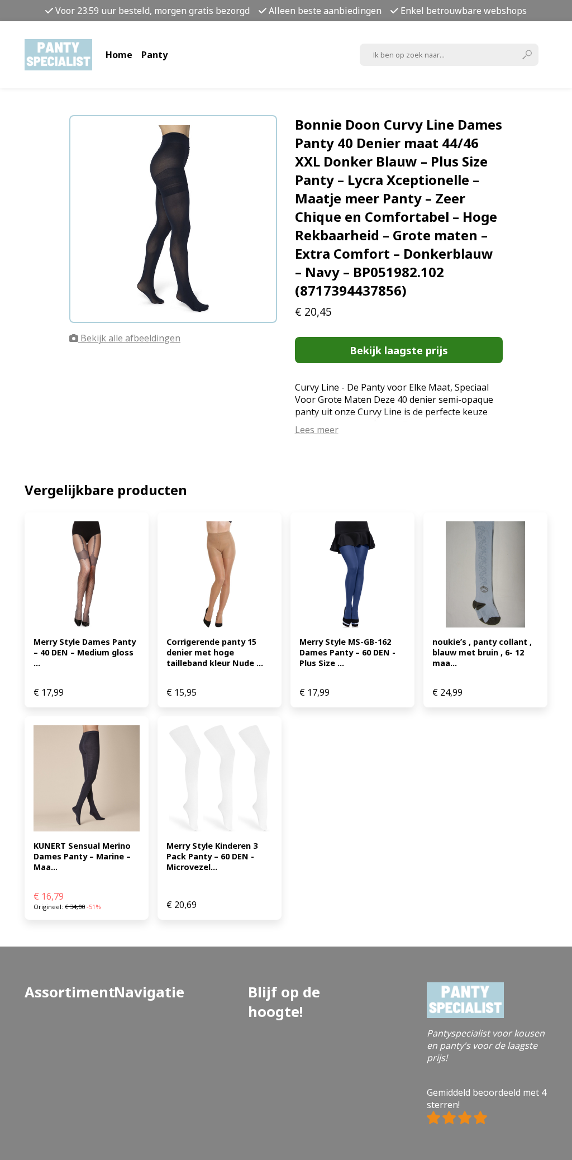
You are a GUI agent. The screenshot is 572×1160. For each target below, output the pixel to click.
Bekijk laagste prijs (399, 350)
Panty (154, 55)
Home (119, 55)
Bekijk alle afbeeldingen (129, 338)
